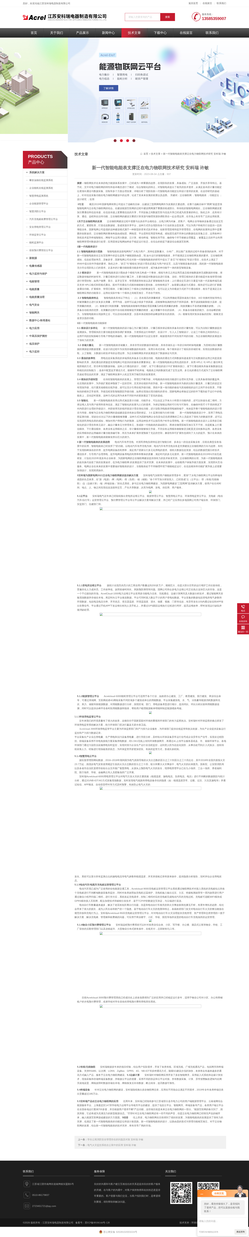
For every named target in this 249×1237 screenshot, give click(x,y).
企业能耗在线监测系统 (41, 188)
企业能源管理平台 (38, 203)
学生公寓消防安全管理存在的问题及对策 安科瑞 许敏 (115, 1139)
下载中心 (160, 33)
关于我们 (56, 33)
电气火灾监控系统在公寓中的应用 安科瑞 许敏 (111, 1145)
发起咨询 (240, 1232)
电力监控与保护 (38, 273)
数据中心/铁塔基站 (39, 320)
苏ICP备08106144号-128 (97, 1222)
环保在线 (196, 1222)
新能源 (33, 258)
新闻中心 (108, 33)
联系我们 (221, 3)
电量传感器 (35, 266)
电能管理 (34, 281)
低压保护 (34, 343)
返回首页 (193, 3)
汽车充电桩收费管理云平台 (43, 219)
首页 (34, 33)
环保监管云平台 (37, 235)
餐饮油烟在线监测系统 (41, 180)
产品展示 (82, 33)
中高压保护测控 (38, 336)
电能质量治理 (37, 297)
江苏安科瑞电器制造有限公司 (54, 3)
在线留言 (207, 3)
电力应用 (34, 328)
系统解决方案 (37, 172)
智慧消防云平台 (37, 211)
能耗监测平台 (36, 242)
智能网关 (34, 312)
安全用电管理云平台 (40, 227)
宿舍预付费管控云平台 (41, 250)
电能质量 (34, 289)
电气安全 (34, 304)
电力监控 (34, 351)
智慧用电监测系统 (38, 196)
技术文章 (134, 33)
